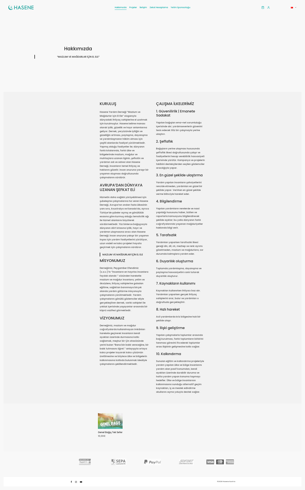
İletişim (143, 7)
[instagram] (76, 482)
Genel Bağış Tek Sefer (110, 432)
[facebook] (71, 482)
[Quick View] (114, 423)
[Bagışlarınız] (262, 7)
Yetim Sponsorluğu (180, 7)
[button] (106, 423)
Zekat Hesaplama (159, 7)
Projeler (133, 7)
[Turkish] (293, 7)
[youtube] (81, 482)
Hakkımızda (121, 7)
